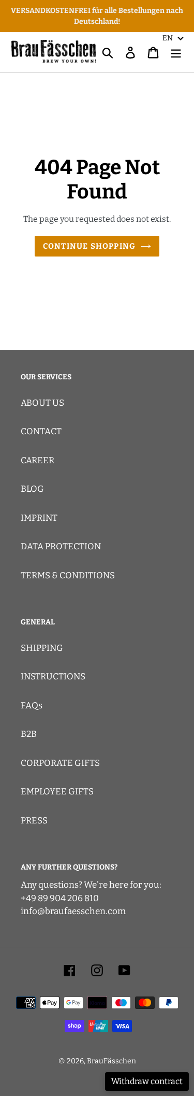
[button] (173, 38)
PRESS (34, 820)
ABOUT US (42, 402)
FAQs (31, 705)
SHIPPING (42, 648)
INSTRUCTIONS (53, 676)
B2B (29, 734)
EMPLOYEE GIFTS (57, 791)
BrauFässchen (111, 1061)
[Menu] (176, 52)
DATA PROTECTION (61, 546)
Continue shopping (89, 246)
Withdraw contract (147, 1081)
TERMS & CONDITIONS (68, 575)
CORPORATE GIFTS (60, 763)
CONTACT (41, 431)
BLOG (32, 488)
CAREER (37, 460)
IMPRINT (39, 518)
